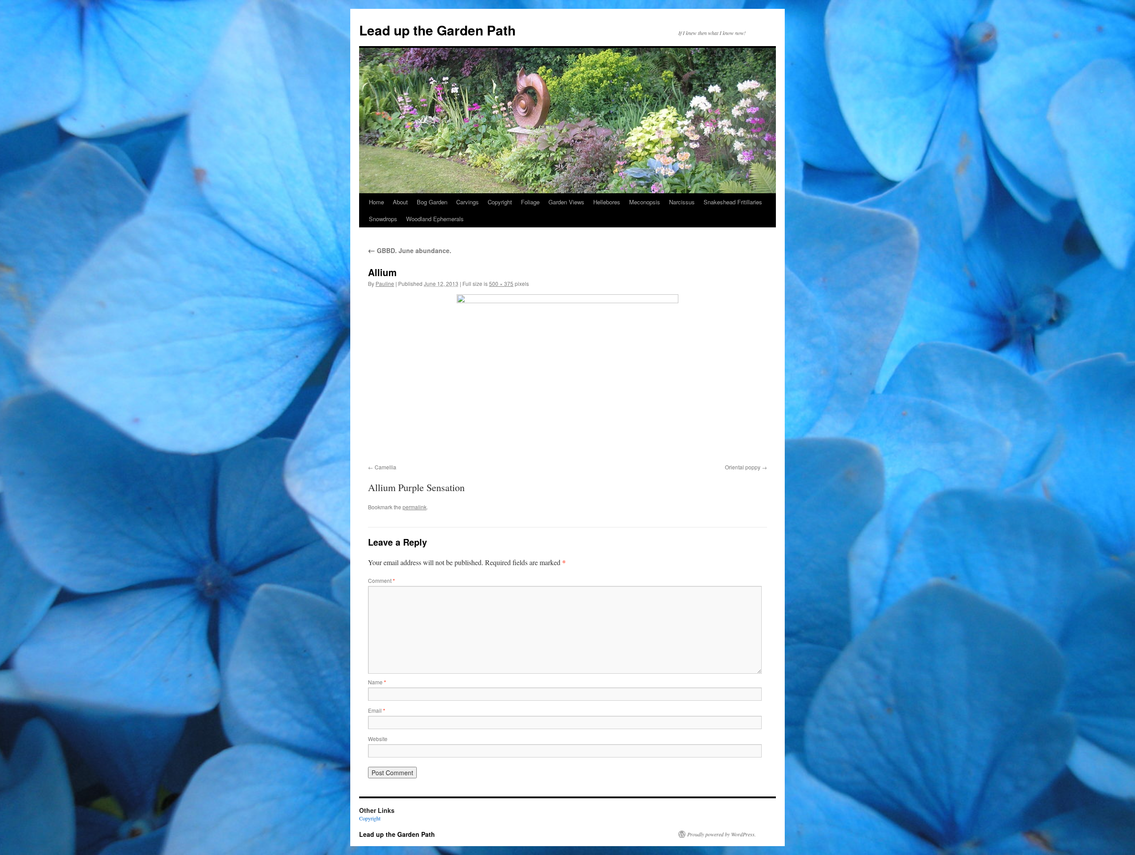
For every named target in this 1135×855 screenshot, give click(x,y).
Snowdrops (383, 219)
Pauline (385, 283)
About (400, 202)
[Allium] (567, 377)
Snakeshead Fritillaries (733, 202)
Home (376, 202)
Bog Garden (432, 202)
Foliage (530, 202)
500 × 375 (501, 283)
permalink (415, 507)
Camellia (385, 467)
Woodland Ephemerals (435, 219)
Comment (381, 580)
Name (377, 682)
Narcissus (682, 202)
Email (376, 710)
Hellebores (606, 202)
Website (377, 738)
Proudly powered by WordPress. (721, 834)
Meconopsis (644, 202)
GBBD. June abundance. (409, 250)
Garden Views (566, 202)
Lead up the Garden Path (437, 29)
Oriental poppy (742, 467)
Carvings (467, 202)
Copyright (500, 202)
